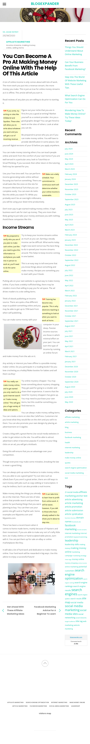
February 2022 (71, 295)
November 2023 (71, 189)
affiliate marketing (18, 41)
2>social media (72, 492)
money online (78, 559)
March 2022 (70, 290)
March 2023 (70, 230)
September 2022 (71, 260)
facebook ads (76, 522)
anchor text (81, 495)
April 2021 (69, 346)
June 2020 (69, 397)
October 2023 (70, 194)
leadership (69, 452)
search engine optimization (76, 468)
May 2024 (69, 159)
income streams (13, 45)
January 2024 (70, 179)
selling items (18, 48)
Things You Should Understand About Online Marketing (74, 51)
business (68, 432)
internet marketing (72, 447)
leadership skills (72, 544)
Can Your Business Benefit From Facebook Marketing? (75, 66)
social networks (81, 618)
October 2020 (70, 377)
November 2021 (71, 311)
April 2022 (69, 285)
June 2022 (69, 275)
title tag (79, 621)
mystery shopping (71, 563)
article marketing (72, 422)
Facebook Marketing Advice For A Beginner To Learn (45, 610)
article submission (74, 510)
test (66, 478)
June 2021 (69, 336)
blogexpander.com (76, 637)
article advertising (73, 499)
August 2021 (70, 326)
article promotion (73, 506)
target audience (70, 621)
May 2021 (69, 341)
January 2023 (70, 240)
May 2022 (69, 280)
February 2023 (71, 235)
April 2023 (69, 225)
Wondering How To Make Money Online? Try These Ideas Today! (75, 115)
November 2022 (71, 250)
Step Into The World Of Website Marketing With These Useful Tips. (75, 82)
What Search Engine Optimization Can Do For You (75, 99)
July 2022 (69, 270)
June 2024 (69, 154)
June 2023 (69, 214)
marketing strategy (79, 556)
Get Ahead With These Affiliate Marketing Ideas (15, 610)
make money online (73, 457)
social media (77, 602)
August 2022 (70, 265)
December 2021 (71, 306)
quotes (67, 463)
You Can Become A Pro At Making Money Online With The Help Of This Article (30, 64)
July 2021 (69, 331)
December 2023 (71, 184)
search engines (73, 591)
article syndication (74, 513)
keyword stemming (80, 537)
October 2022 (70, 255)
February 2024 (71, 174)
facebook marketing (73, 437)
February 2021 (71, 356)
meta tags (68, 559)
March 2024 (70, 169)
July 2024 (69, 149)
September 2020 (71, 382)
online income (82, 563)
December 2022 (71, 245)
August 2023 (70, 204)
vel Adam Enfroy (11, 32)
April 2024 (69, 164)
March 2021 (70, 351)
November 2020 (71, 371)
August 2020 (70, 387)
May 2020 (69, 402)
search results (76, 598)
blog (66, 427)
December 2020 (71, 366)
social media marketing (74, 473)
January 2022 (70, 301)
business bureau (70, 518)
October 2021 (70, 316)
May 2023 (69, 219)
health (67, 442)
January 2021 (70, 361)
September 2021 (71, 321)
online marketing (71, 567)
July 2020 (69, 392)
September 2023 (71, 199)
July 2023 (69, 209)
